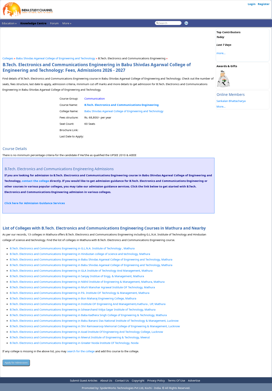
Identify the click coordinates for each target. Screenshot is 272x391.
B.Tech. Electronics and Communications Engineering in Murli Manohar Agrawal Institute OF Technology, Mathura (82, 287)
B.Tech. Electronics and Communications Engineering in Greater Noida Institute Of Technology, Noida (74, 343)
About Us (106, 380)
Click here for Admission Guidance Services (34, 203)
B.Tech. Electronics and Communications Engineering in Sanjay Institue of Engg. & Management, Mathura (77, 276)
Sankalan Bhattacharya (231, 101)
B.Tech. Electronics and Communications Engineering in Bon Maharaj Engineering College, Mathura (73, 298)
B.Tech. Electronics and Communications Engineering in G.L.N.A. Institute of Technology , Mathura (72, 248)
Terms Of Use (176, 380)
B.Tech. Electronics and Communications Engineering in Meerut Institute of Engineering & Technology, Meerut (80, 337)
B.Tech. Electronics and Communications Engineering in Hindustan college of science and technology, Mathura (80, 254)
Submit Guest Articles (83, 380)
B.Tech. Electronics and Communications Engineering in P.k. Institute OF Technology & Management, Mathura (79, 293)
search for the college (81, 351)
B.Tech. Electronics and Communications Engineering (121, 105)
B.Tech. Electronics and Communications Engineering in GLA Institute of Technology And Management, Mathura (81, 270)
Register (264, 4)
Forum (54, 23)
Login (252, 4)
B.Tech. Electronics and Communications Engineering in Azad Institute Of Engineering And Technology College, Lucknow (86, 332)
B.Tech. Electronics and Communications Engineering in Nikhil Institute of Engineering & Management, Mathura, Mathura (87, 281)
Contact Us (122, 380)
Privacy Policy (156, 380)
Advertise (194, 380)
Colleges (7, 58)
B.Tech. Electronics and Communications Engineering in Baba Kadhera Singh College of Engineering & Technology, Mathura (88, 315)
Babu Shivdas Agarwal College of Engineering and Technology (55, 58)
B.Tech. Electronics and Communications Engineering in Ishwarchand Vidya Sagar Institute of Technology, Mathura (82, 309)
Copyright (138, 380)
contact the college (35, 181)
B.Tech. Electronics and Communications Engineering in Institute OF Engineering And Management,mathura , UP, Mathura (87, 304)
